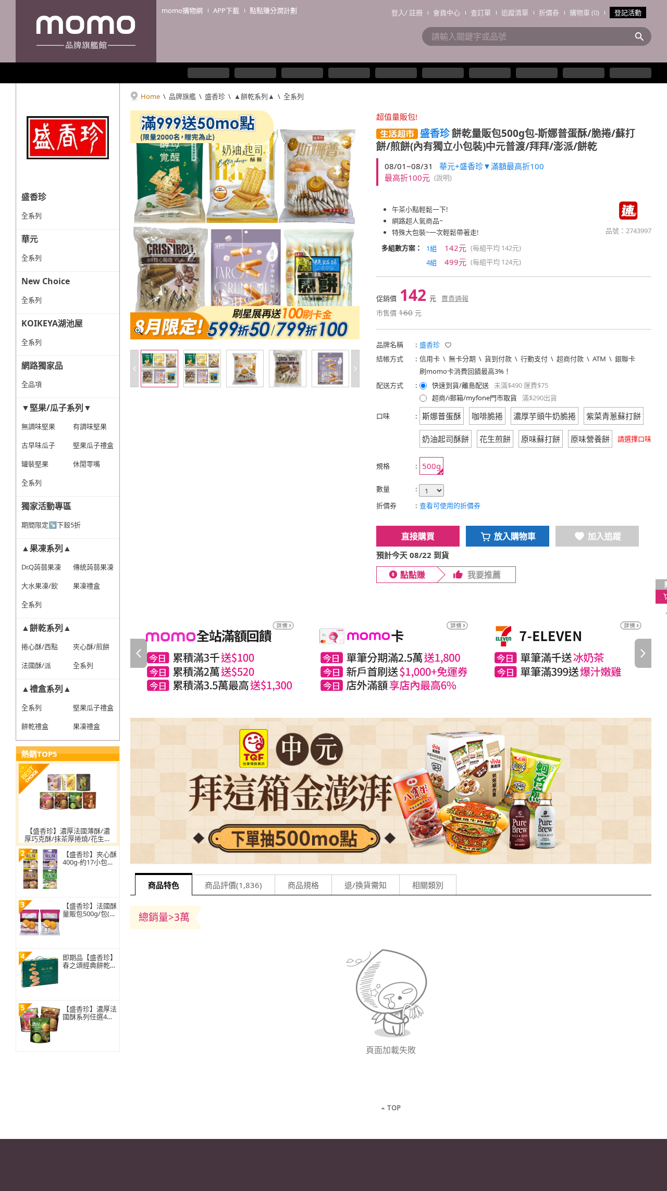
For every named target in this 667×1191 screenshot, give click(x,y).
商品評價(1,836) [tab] (233, 885)
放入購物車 (515, 536)
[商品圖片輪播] (245, 224)
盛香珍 (215, 96)
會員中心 (446, 12)
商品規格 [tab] (303, 885)
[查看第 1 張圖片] (159, 368)
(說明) (443, 177)
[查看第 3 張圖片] (245, 368)
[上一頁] (138, 653)
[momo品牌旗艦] (86, 31)
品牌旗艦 (182, 96)
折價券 (549, 12)
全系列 (293, 96)
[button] (397, 133)
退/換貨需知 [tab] (365, 885)
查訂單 (481, 12)
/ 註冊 (414, 12)
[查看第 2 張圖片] (202, 368)
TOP (394, 1107)
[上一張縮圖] (134, 368)
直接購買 (418, 536)
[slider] (390, 653)
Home (150, 96)
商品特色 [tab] (163, 885)
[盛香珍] (67, 135)
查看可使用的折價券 (449, 505)
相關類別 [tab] (427, 885)
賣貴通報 (454, 298)
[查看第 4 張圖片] (287, 368)
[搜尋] (642, 36)
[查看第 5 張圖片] (330, 368)
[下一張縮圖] (355, 368)
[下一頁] (643, 653)
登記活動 (627, 12)
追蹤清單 (514, 12)
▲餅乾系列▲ (254, 96)
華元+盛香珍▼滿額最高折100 (491, 166)
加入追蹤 (604, 536)
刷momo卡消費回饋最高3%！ (465, 371)
